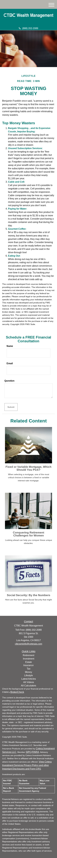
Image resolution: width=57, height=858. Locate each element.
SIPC (28, 752)
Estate (28, 662)
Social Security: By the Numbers (28, 595)
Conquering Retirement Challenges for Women (28, 534)
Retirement (28, 655)
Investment (28, 658)
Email (10, 363)
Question (9, 381)
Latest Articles (28, 679)
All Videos (28, 682)
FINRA (35, 752)
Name (10, 346)
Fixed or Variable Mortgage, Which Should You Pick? (28, 468)
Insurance (28, 665)
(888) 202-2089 (30, 28)
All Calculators (28, 685)
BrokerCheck (17, 692)
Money (28, 672)
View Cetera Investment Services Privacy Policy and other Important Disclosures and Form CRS (27, 765)
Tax (28, 668)
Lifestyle (28, 675)
